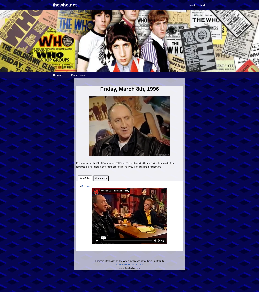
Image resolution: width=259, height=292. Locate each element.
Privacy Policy (78, 75)
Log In (203, 5)
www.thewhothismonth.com (129, 264)
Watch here (86, 186)
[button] (64, 75)
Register (193, 5)
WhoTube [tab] (85, 178)
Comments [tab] (101, 178)
